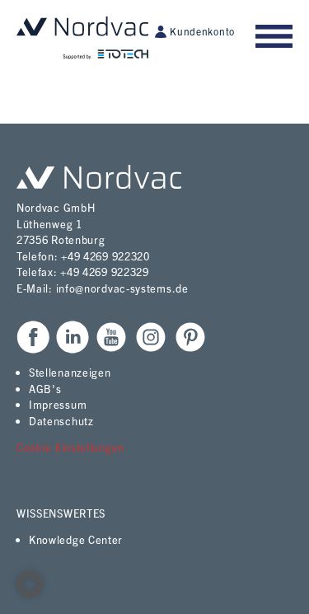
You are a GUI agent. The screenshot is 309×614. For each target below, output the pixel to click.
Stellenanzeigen (70, 372)
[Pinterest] (190, 337)
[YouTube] (111, 337)
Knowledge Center (76, 539)
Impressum (58, 404)
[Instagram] (150, 337)
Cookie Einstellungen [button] (70, 447)
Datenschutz (61, 421)
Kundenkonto (202, 31)
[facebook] (32, 337)
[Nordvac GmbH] (82, 37)
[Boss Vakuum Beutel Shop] (98, 177)
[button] (29, 584)
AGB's (45, 389)
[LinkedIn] (72, 337)
